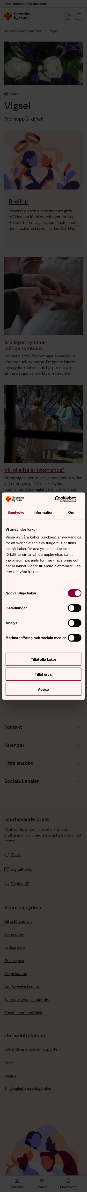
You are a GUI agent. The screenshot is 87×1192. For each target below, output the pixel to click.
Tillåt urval (43, 674)
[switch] (74, 608)
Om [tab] (71, 512)
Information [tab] (43, 512)
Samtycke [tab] (15, 512)
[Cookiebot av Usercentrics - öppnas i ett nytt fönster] (61, 499)
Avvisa (43, 689)
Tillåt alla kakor (43, 659)
